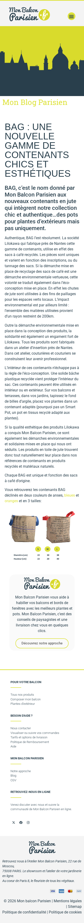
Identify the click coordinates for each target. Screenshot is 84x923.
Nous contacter (20, 728)
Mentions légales (68, 901)
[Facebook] (21, 822)
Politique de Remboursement (29, 742)
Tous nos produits (22, 694)
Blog (13, 775)
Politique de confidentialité (24, 912)
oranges (11, 501)
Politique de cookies (65, 912)
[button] (71, 16)
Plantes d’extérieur (22, 703)
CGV (13, 780)
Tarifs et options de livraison (28, 737)
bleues (69, 495)
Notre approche (20, 771)
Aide (13, 746)
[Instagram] (28, 822)
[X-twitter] (13, 822)
